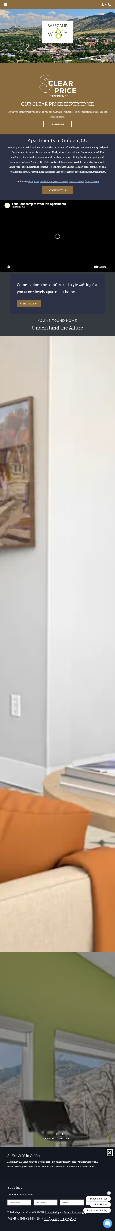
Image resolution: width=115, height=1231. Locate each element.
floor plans (33, 181)
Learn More (57, 124)
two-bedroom (61, 181)
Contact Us (57, 190)
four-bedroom (92, 181)
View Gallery (29, 303)
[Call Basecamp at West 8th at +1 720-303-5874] (109, 5)
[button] (104, 5)
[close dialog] (110, 1152)
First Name (14, 1202)
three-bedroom (76, 181)
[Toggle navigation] (5, 5)
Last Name (41, 1202)
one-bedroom (46, 181)
